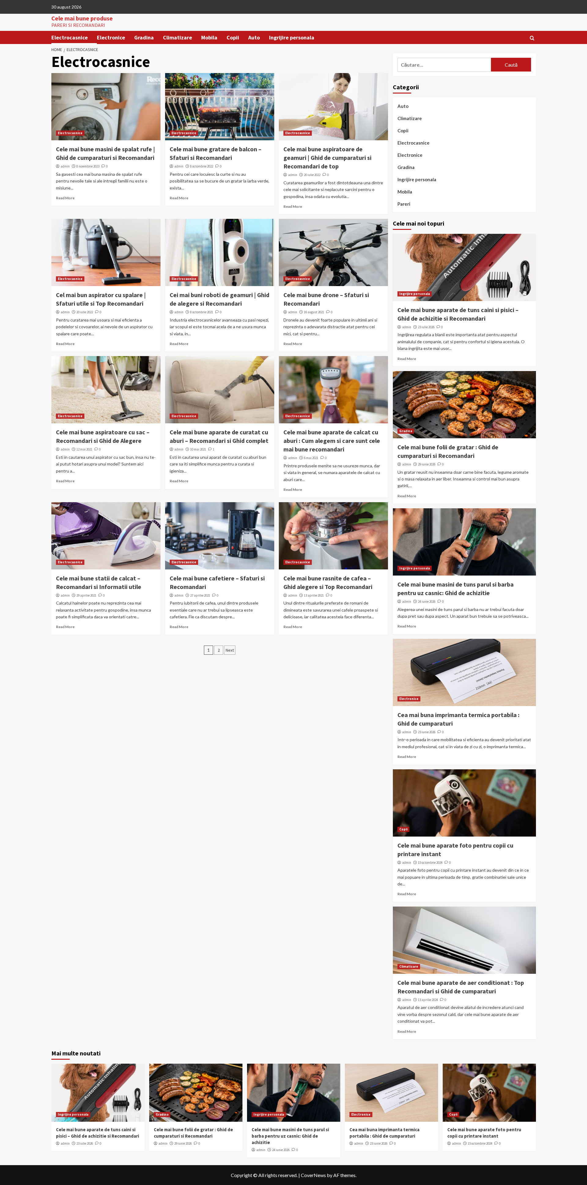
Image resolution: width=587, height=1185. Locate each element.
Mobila (209, 37)
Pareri (403, 204)
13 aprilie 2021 (314, 595)
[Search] (532, 38)
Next (230, 650)
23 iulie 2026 (426, 327)
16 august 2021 (314, 312)
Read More (65, 198)
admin (65, 166)
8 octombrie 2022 (201, 166)
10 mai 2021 (198, 449)
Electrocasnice (69, 37)
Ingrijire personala (291, 37)
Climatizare (177, 37)
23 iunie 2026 (426, 732)
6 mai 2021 (311, 458)
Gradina (144, 37)
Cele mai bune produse (82, 18)
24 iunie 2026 (426, 601)
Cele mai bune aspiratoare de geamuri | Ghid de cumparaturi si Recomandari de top (327, 157)
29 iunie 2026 (426, 464)
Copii (233, 37)
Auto (254, 37)
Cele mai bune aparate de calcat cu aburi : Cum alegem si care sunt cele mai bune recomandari (331, 440)
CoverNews (313, 1175)
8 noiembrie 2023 (87, 166)
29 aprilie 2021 (86, 595)
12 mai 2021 (84, 449)
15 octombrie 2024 (430, 862)
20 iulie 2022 (312, 175)
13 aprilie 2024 (428, 1000)
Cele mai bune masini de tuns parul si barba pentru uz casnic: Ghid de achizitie (290, 1136)
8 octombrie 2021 (201, 312)
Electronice (111, 37)
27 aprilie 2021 (200, 595)
